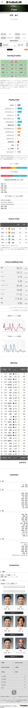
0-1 (16, 422)
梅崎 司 (25, 516)
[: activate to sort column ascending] (5, 225)
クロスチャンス (9, 131)
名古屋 (10, 387)
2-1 (16, 440)
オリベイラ (24, 534)
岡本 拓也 (24, 498)
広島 (10, 390)
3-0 (16, 414)
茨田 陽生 (24, 519)
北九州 (13, 229)
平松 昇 (25, 521)
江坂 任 (3, 183)
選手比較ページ (14, 612)
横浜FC (10, 403)
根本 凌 (25, 553)
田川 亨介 (4, 188)
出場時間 (22, 369)
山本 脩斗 (24, 502)
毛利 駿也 (24, 504)
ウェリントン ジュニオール (19, 555)
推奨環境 (7, 696)
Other (2, 687)
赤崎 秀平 (4, 208)
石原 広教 (24, 495)
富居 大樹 (24, 486)
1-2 (16, 424)
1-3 (16, 374)
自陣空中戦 (11, 142)
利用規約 (2, 696)
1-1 (16, 384)
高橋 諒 (25, 535)
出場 (18, 224)
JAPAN (16, 667)
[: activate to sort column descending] (2, 225)
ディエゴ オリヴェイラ (7, 204)
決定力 (12, 105)
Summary (3, 684)
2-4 (16, 416)
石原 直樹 (24, 546)
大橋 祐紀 (4, 186)
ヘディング (9, 111)
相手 (9, 369)
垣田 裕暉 (4, 206)
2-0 (16, 400)
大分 (10, 400)
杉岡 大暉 (24, 493)
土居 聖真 (4, 192)
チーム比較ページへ (14, 586)
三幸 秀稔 (24, 528)
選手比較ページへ (14, 591)
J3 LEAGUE (3, 682)
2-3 (16, 379)
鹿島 (10, 374)
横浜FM (10, 384)
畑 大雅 (25, 507)
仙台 (10, 376)
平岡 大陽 (24, 526)
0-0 (16, 382)
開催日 (5, 369)
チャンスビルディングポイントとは (18, 307)
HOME (1, 12)
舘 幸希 (25, 497)
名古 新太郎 (23, 523)
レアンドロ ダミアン (7, 202)
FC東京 (10, 379)
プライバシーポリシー (13, 696)
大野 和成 (24, 500)
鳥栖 (10, 438)
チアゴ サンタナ (5, 200)
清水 (10, 395)
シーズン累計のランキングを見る (19, 310)
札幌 (10, 398)
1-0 (16, 390)
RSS (26, 49)
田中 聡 (25, 532)
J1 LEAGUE (3, 676)
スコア (15, 369)
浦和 (10, 414)
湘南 (13, 236)
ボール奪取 (11, 148)
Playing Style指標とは (8, 158)
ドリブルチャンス (9, 128)
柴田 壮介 (24, 530)
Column (3, 671)
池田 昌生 (24, 549)
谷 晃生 (25, 484)
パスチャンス (10, 135)
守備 (12, 145)
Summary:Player (5, 667)
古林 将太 (24, 514)
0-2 (16, 403)
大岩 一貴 (24, 505)
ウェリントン (23, 542)
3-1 (16, 376)
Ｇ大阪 (10, 411)
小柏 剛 (3, 190)
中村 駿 (25, 525)
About (16, 671)
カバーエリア (10, 152)
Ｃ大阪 (10, 382)
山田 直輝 (24, 518)
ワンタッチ (9, 108)
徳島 (10, 408)
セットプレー (9, 118)
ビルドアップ (10, 138)
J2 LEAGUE (3, 679)
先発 (24, 224)
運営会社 (21, 696)
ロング (10, 115)
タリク (25, 544)
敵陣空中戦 (11, 125)
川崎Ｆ (10, 406)
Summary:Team (19, 662)
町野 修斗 (24, 551)
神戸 (10, 392)
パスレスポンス (9, 121)
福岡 (10, 430)
